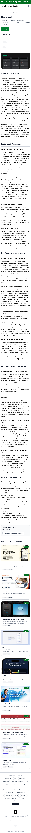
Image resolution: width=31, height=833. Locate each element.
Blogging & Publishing (8, 784)
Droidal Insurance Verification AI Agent (13, 619)
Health (4, 42)
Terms (26, 820)
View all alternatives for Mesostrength (13, 533)
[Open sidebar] (2, 6)
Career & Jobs (6, 789)
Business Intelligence (21, 787)
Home (2, 12)
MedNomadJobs (7, 704)
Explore (11, 820)
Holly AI (4, 591)
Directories (14, 798)
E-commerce (23, 798)
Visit (4, 29)
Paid (4, 47)
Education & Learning (7, 801)
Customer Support (8, 795)
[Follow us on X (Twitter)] (15, 826)
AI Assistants (8, 778)
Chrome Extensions (23, 789)
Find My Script (6, 760)
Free (9, 710)
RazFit (4, 675)
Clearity (4, 647)
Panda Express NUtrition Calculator (12, 732)
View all (15, 804)
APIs (15, 778)
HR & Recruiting (18, 801)
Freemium (10, 569)
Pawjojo (4, 562)
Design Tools (23, 795)
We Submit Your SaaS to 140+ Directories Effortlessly (17, 2)
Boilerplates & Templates (21, 784)
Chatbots (14, 789)
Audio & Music (6, 781)
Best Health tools (6, 529)
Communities (10, 792)
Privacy (15, 822)
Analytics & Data (22, 778)
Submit (21, 820)
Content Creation (19, 792)
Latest (7, 12)
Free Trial (10, 597)
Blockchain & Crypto (23, 781)
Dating (16, 795)
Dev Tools (7, 798)
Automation (14, 781)
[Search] (28, 6)
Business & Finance (9, 787)
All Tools (5, 820)
